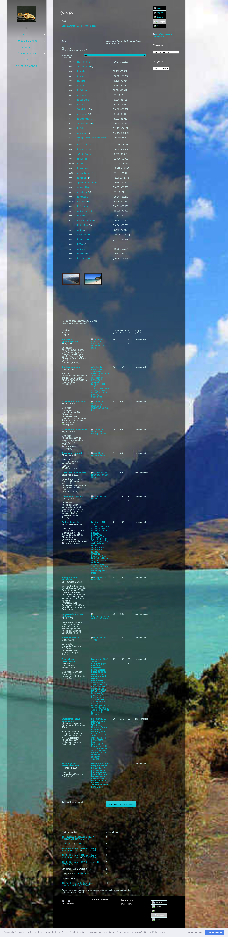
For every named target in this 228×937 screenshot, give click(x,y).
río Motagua (82, 197)
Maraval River (83, 187)
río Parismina (83, 206)
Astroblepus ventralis (72, 453)
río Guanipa (82, 149)
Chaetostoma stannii (72, 496)
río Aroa (80, 76)
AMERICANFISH (100, 899)
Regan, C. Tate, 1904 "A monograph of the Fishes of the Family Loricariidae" (99, 738)
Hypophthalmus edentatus (70, 578)
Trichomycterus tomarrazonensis (70, 765)
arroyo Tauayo (83, 235)
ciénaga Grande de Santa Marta (91, 138)
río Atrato (81, 81)
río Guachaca (83, 144)
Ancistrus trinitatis (71, 367)
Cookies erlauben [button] (214, 932)
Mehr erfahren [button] (158, 932)
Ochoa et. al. (68, 844)
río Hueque (82, 159)
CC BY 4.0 (84, 839)
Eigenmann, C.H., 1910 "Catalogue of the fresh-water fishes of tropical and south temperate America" (99, 752)
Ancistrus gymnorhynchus (70, 340)
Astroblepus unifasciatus (74, 429)
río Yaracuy (82, 258)
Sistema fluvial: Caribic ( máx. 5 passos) (80, 26)
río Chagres (82, 114)
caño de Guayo (84, 154)
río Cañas (81, 95)
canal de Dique (84, 123)
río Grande (81, 133)
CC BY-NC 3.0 (81, 874)
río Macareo (82, 168)
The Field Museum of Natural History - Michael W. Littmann (79, 849)
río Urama (81, 254)
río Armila (81, 71)
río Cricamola (83, 119)
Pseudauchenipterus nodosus (72, 615)
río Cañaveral (83, 100)
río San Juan (82, 225)
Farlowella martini (70, 522)
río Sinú (80, 230)
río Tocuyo (81, 239)
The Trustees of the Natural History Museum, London (78, 838)
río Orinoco (82, 201)
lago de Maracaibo (85, 182)
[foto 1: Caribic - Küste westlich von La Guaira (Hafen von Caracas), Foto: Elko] (71, 279)
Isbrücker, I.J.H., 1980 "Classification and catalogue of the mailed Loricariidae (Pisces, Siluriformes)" (100, 390)
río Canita (81, 104)
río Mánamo (82, 178)
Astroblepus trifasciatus (74, 401)
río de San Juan (84, 220)
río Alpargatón (83, 62)
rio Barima (81, 85)
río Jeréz (81, 163)
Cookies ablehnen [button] (194, 932)
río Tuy (80, 244)
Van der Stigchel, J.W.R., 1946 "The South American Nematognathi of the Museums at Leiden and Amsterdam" (99, 688)
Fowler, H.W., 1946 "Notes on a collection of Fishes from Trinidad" (100, 378)
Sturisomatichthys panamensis (71, 720)
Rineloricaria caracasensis (68, 660)
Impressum (126, 904)
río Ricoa (81, 216)
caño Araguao (83, 66)
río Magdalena (83, 173)
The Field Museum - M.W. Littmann (78, 862)
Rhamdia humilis (70, 638)
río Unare (81, 249)
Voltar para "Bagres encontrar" (121, 804)
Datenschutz (127, 900)
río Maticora (82, 192)
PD (90, 869)
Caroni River (82, 109)
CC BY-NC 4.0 (89, 850)
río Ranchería (83, 211)
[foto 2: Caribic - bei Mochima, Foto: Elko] (93, 279)
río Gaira (81, 128)
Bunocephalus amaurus (74, 473)
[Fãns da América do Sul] (26, 14)
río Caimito (82, 90)
